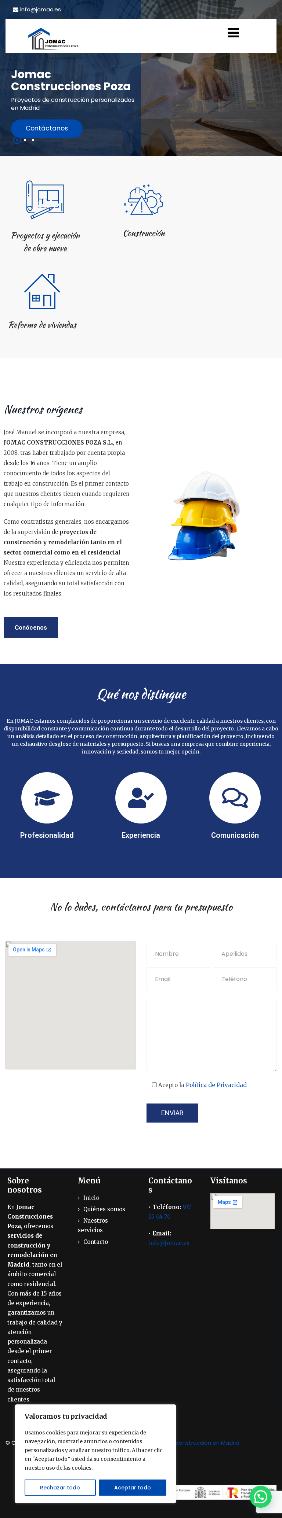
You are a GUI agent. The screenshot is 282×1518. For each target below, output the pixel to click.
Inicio (91, 1197)
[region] (95, 1453)
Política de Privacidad (216, 1085)
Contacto (95, 1241)
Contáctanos (47, 128)
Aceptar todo (132, 1487)
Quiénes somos (104, 1209)
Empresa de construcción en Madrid (190, 1443)
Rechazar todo (60, 1487)
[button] (261, 1497)
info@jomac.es (40, 9)
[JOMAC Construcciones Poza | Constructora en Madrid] (55, 38)
